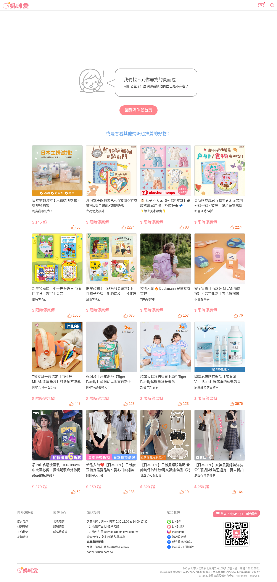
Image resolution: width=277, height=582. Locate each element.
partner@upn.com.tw (100, 552)
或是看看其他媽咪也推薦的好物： (138, 133)
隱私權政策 (60, 531)
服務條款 (58, 526)
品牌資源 (23, 536)
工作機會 (23, 531)
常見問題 (58, 521)
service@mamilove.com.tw (121, 531)
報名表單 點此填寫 (113, 536)
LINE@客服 (111, 526)
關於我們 (23, 521)
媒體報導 (23, 526)
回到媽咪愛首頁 (138, 110)
